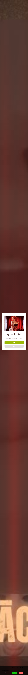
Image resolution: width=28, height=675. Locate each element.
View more (7, 670)
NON (14, 346)
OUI (14, 342)
